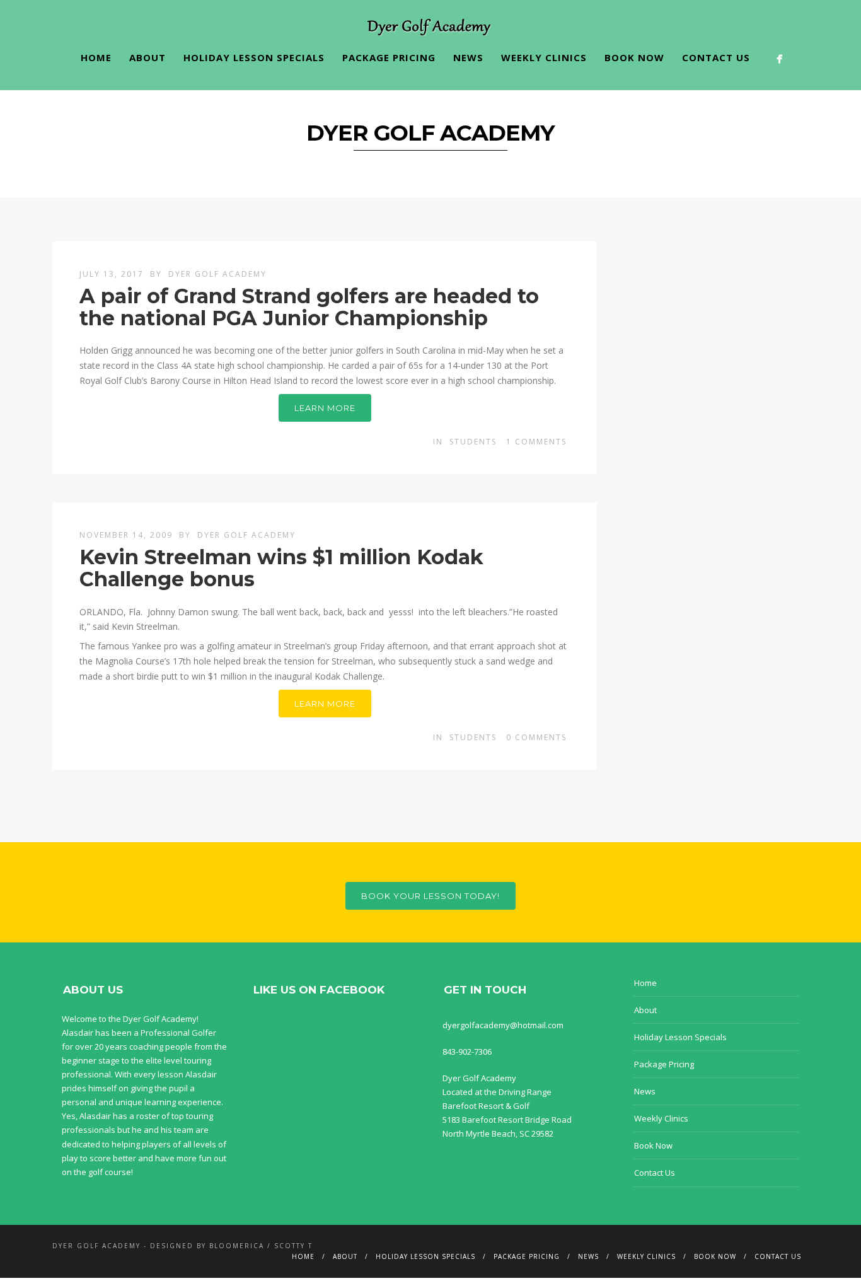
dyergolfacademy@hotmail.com (502, 1025)
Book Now (634, 57)
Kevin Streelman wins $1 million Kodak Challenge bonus (281, 568)
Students (473, 441)
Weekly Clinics (544, 57)
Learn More (324, 703)
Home (96, 57)
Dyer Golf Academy (217, 274)
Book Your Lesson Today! (430, 896)
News (468, 57)
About (147, 57)
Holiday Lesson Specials (254, 57)
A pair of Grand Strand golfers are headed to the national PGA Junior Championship (309, 307)
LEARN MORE (324, 408)
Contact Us (716, 57)
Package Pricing (389, 57)
